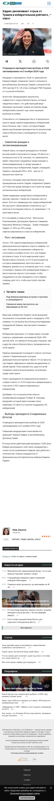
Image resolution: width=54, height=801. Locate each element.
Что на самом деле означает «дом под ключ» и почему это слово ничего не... (26, 657)
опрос (38, 539)
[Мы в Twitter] (40, 724)
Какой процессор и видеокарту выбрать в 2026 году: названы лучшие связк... (25, 695)
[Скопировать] (47, 61)
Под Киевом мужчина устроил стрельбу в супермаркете (27, 298)
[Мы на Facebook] (14, 724)
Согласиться (27, 798)
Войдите (6, 556)
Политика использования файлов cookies (27, 753)
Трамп (23, 539)
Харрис (30, 539)
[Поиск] (38, 3)
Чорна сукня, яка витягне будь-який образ (23, 652)
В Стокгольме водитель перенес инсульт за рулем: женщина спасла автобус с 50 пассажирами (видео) (29, 613)
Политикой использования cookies (25, 793)
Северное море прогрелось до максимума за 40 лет (22, 305)
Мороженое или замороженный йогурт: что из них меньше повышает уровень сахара (29, 572)
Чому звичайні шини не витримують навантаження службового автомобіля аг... (23, 646)
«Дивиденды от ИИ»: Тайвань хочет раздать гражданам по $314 (26, 708)
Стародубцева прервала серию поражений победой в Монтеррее (26, 579)
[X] (20, 61)
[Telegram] (6, 61)
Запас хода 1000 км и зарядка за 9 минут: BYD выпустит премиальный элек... (26, 701)
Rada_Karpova (19, 530)
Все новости (26, 628)
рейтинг (16, 539)
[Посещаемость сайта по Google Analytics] (23, 759)
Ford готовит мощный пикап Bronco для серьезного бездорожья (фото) (25, 620)
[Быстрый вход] (43, 3)
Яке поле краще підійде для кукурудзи (21, 662)
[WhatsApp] (34, 61)
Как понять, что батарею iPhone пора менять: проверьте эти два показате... (26, 714)
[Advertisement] (27, 496)
